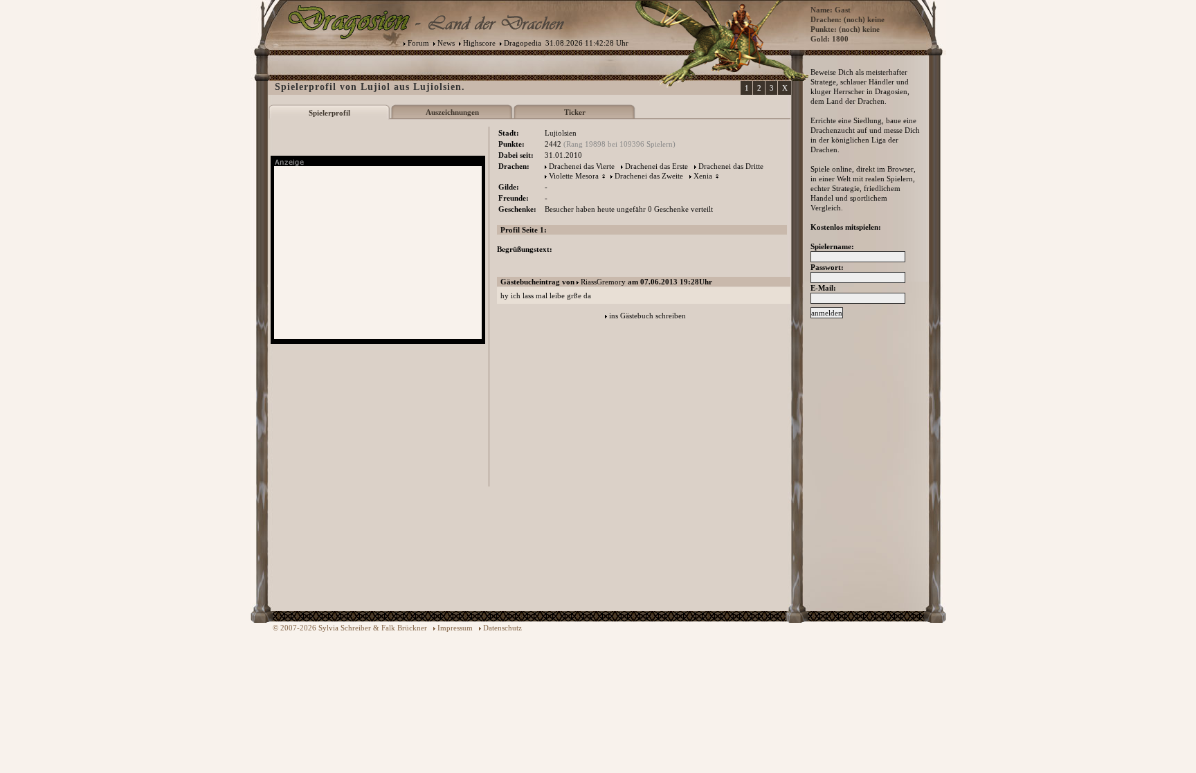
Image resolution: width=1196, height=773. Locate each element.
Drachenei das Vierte (582, 166)
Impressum (455, 628)
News (446, 43)
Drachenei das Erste (656, 166)
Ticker (575, 112)
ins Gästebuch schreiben (647, 315)
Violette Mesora (574, 176)
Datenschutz (502, 628)
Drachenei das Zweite (649, 176)
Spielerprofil (329, 113)
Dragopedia (522, 43)
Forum (418, 43)
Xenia (703, 176)
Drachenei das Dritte (730, 166)
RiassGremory (603, 282)
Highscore (479, 43)
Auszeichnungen (452, 112)
